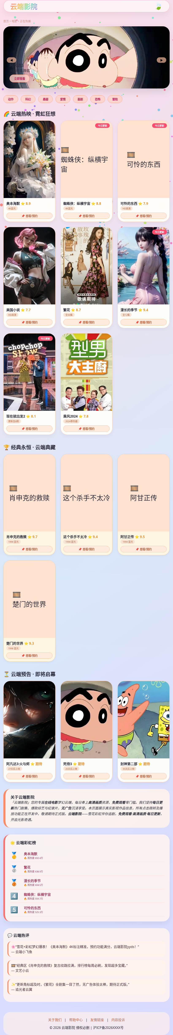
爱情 (63, 99)
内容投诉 (118, 1020)
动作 (11, 99)
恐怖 (97, 99)
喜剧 (80, 99)
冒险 (115, 99)
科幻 (28, 99)
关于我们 (55, 1020)
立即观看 (19, 78)
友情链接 (97, 1020)
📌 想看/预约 (29, 216)
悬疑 (45, 99)
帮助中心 (76, 1020)
